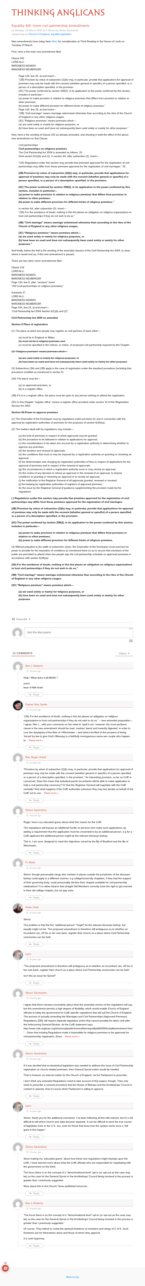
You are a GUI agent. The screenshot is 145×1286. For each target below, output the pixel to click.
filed (54, 41)
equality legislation (61, 34)
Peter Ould (32, 907)
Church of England (39, 34)
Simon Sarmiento (36, 810)
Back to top (72, 1277)
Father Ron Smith (36, 704)
